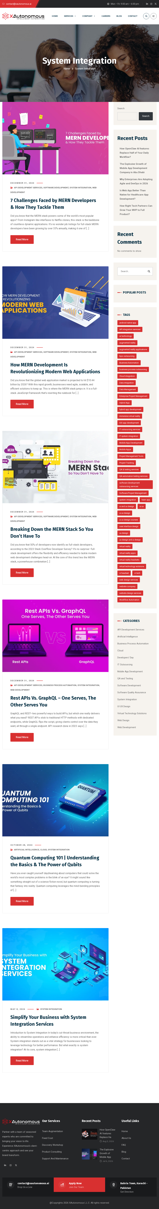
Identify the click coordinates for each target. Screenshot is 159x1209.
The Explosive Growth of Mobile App (107, 1153)
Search (121, 108)
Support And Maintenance (55, 1158)
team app (146, 500)
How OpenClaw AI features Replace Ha (107, 1133)
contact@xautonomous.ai (33, 1183)
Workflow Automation (129, 600)
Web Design (123, 720)
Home (55, 16)
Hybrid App (124, 403)
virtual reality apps (127, 553)
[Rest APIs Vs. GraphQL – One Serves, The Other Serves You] (55, 636)
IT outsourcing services (129, 429)
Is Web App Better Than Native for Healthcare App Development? (134, 194)
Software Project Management (133, 493)
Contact (132, 16)
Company (87, 16)
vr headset (124, 573)
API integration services (129, 329)
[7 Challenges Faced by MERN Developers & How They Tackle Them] (55, 138)
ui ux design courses (128, 520)
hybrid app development (130, 409)
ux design (123, 533)
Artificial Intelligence (26, 850)
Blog (119, 16)
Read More (22, 239)
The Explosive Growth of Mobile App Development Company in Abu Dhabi (133, 168)
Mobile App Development (130, 443)
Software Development (55, 187)
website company (127, 586)
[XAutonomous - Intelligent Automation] (23, 16)
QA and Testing (125, 678)
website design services (130, 593)
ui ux (142, 506)
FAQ (124, 1145)
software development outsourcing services (129, 485)
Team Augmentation (52, 1131)
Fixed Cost (47, 1138)
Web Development (20, 690)
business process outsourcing (133, 369)
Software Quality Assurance (131, 692)
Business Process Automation (59, 685)
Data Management (127, 389)
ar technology (125, 336)
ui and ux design (126, 506)
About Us (126, 1138)
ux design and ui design (130, 540)
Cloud (43, 850)
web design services (128, 580)
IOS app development (129, 423)
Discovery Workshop (52, 1145)
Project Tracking (126, 463)
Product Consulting (52, 1151)
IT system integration (128, 436)
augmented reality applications (133, 349)
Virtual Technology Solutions (132, 713)
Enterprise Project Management (133, 396)
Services (68, 16)
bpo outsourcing (126, 356)
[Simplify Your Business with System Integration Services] (55, 964)
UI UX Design (123, 706)
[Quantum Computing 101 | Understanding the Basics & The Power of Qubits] (55, 800)
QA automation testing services (133, 476)
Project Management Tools (131, 456)
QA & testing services (129, 469)
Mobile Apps (125, 449)
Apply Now (75, 1183)
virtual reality (124, 546)
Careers (106, 16)
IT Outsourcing (124, 664)
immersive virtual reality (129, 416)
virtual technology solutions (131, 566)
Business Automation (129, 363)
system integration (127, 500)
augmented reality (127, 343)
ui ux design (124, 513)
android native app (127, 323)
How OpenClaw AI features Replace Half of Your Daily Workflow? (134, 152)
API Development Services (28, 187)
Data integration (126, 383)
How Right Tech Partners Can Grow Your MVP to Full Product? (136, 210)
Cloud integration (127, 376)
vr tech (137, 573)
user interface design (128, 526)
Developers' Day (125, 657)
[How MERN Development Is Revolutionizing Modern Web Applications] (55, 302)
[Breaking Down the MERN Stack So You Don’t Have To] (55, 467)
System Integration (80, 187)
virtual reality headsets (129, 560)
